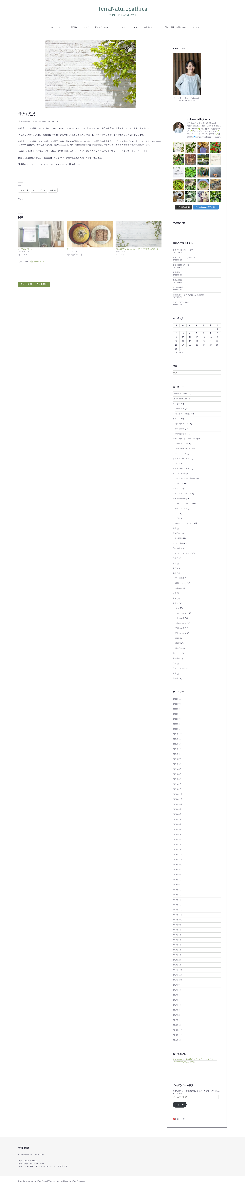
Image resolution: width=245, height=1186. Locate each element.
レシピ (175, 513)
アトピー (176, 404)
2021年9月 (177, 749)
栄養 (174, 573)
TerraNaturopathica (122, 8)
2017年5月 (177, 1000)
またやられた (178, 287)
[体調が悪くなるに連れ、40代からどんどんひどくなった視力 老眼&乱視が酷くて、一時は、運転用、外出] (215, 184)
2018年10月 (177, 920)
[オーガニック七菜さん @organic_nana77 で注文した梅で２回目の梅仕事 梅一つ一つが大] (178, 184)
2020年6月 (177, 824)
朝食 (174, 563)
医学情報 (176, 533)
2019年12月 (177, 855)
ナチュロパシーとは (53, 27)
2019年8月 (177, 875)
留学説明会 (179, 429)
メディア (196, 27)
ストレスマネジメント (182, 494)
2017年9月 (177, 985)
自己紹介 (74, 27)
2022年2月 (177, 724)
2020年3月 (177, 840)
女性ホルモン (180, 623)
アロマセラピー (181, 443)
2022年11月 (177, 699)
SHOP (135, 27)
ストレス (176, 489)
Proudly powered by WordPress (32, 1181)
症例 (174, 598)
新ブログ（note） (102, 27)
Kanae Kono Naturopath (47, 121)
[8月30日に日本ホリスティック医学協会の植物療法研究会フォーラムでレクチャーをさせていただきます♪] (178, 147)
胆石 (177, 638)
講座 (174, 674)
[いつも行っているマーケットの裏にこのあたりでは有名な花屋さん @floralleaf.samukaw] (190, 196)
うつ (177, 608)
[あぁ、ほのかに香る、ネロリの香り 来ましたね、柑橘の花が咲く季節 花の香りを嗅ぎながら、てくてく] (215, 196)
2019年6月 (177, 885)
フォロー (180, 1104)
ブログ (86, 27)
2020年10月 (177, 804)
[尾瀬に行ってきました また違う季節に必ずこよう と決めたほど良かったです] (203, 159)
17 (183, 341)
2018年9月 (177, 925)
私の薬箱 (176, 659)
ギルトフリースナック (184, 523)
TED (177, 463)
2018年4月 (177, 950)
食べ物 (175, 678)
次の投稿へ (42, 284)
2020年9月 (177, 809)
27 (204, 345)
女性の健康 (179, 618)
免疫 (174, 528)
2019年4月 (177, 895)
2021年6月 (177, 764)
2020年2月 (177, 844)
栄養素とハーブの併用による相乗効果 (188, 295)
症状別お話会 (180, 434)
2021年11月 (177, 739)
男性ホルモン (180, 633)
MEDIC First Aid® (180, 399)
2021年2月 (177, 784)
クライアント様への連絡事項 (185, 478)
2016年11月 (177, 1030)
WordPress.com (79, 1181)
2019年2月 (177, 900)
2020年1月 (177, 849)
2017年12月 (177, 970)
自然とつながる (179, 668)
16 (176, 341)
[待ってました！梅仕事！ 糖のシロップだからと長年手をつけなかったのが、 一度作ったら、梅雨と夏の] (203, 184)
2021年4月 (177, 774)
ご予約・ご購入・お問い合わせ (175, 27)
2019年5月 (177, 890)
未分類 (175, 568)
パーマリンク (40, 261)
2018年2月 (177, 960)
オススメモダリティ (181, 469)
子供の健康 (179, 628)
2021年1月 (177, 789)
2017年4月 (177, 1005)
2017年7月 (177, 990)
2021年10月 (177, 744)
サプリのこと (178, 484)
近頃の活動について (181, 265)
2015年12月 (177, 1040)
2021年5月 (177, 769)
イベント (176, 419)
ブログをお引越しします (183, 250)
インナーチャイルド (183, 553)
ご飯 (177, 518)
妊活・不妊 (177, 538)
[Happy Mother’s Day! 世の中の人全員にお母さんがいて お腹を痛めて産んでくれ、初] (203, 196)
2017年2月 (177, 1015)
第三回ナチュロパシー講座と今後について (137, 249)
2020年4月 (177, 834)
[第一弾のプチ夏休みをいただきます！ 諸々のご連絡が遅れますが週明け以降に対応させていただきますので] (215, 159)
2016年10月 (177, 1035)
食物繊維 (179, 588)
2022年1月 (177, 729)
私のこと (176, 653)
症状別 (175, 603)
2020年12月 (177, 794)
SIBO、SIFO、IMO (181, 302)
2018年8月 (177, 930)
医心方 (70, 249)
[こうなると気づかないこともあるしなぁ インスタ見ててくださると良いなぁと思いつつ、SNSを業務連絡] (178, 172)
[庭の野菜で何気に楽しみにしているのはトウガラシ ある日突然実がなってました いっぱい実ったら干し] (190, 172)
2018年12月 (177, 910)
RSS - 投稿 (179, 1119)
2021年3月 (177, 779)
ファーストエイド (180, 508)
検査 (174, 593)
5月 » (181, 352)
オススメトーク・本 (181, 459)
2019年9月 (177, 870)
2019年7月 (177, 880)
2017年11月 (177, 975)
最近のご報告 (25, 249)
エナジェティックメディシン (185, 439)
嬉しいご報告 (178, 543)
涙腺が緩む (177, 280)
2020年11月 (177, 799)
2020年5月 (177, 829)
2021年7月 (177, 759)
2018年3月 (177, 955)
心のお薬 (176, 548)
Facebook (179, 223)
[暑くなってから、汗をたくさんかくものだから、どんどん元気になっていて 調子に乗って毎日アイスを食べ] (203, 147)
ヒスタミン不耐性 (182, 414)
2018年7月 (177, 935)
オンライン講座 (179, 474)
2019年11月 (177, 859)
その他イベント (181, 424)
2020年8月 (177, 814)
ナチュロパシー (179, 499)
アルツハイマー (181, 613)
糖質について (180, 583)
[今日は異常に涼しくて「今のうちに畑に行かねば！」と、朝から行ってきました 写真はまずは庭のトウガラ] (215, 147)
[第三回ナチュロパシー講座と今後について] (138, 234)
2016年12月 (177, 1025)
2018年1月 (177, 965)
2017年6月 (177, 995)
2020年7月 (177, 819)
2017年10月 (177, 980)
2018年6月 (177, 940)
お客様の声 (148, 27)
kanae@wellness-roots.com (31, 1155)
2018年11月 (177, 915)
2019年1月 (177, 905)
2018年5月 (177, 945)
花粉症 (178, 643)
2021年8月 (177, 754)
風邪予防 (179, 648)
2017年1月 (177, 1020)
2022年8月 (177, 709)
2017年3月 (177, 1010)
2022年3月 (177, 719)
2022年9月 (177, 704)
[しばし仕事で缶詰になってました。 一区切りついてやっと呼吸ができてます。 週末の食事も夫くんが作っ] (190, 147)
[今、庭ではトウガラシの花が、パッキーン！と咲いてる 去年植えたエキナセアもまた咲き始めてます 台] (190, 184)
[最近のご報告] (41, 234)
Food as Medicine (180, 394)
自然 (174, 663)
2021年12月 (177, 734)
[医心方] (90, 234)
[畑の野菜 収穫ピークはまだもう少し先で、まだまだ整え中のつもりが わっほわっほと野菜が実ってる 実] (203, 172)
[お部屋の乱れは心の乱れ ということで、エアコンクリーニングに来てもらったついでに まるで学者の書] (215, 172)
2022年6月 (177, 714)
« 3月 (175, 352)
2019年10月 (177, 865)
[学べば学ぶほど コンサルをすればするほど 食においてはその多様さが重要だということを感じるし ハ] (178, 196)
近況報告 (176, 272)
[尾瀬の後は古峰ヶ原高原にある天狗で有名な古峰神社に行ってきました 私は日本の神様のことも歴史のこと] (190, 159)
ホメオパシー (180, 454)
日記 (31, 261)
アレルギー (179, 409)
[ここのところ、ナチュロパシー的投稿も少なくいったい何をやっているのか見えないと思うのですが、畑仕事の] (178, 159)
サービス (119, 27)
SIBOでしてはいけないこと (184, 258)
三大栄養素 (179, 578)
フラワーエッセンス (183, 449)
